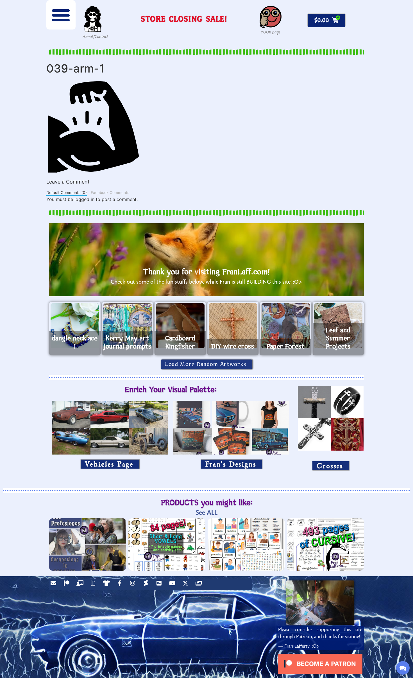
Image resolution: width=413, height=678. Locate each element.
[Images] (200, 584)
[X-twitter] (186, 584)
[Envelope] (54, 584)
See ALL (206, 512)
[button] (61, 15)
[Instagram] (134, 584)
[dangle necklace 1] (75, 326)
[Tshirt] (107, 584)
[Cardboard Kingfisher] (180, 326)
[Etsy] (94, 584)
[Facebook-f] (120, 584)
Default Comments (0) (66, 192)
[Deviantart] (147, 584)
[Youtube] (173, 584)
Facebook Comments (110, 192)
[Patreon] (68, 584)
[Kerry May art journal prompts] (127, 326)
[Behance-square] (160, 584)
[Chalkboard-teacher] (81, 584)
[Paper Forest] (285, 326)
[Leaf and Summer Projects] (338, 326)
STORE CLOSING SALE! (184, 19)
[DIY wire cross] (233, 326)
